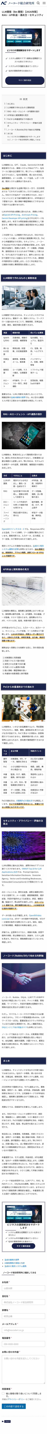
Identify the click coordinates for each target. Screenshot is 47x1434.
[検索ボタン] (38, 3)
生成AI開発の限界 (18, 397)
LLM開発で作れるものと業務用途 (21, 107)
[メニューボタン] (44, 3)
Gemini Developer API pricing (15, 218)
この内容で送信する (14, 1406)
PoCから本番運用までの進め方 (20, 119)
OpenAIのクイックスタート (13, 529)
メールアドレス (10, 1324)
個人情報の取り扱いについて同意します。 (23, 1395)
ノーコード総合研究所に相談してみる (25, 139)
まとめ (10, 133)
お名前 (6, 1282)
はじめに (11, 103)
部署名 (6, 1310)
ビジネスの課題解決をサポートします (25, 136)
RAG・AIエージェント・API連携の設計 (23, 111)
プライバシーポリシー (16, 1399)
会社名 (6, 1296)
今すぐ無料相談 (24, 80)
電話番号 (7, 1338)
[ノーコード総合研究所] (17, 3)
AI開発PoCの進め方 (24, 800)
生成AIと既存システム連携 (15, 1266)
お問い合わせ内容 (11, 1352)
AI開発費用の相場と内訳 (15, 1263)
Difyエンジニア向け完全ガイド (14, 1027)
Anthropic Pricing (29, 214)
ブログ (7, 1421)
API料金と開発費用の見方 (17, 115)
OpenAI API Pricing (12, 214)
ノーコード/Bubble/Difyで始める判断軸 (23, 129)
